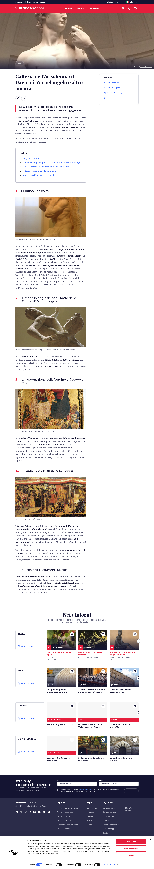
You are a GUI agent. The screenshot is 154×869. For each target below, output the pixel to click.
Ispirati (61, 802)
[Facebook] (16, 812)
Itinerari (90, 816)
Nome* (60, 780)
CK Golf (53, 239)
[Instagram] (26, 812)
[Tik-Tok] (30, 812)
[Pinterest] (34, 812)
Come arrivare (109, 808)
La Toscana (92, 808)
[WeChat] (44, 812)
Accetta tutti (131, 841)
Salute (105, 833)
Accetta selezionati (131, 848)
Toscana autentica (65, 812)
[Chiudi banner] (150, 839)
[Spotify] (49, 812)
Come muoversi (109, 812)
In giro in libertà (63, 829)
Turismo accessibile (111, 825)
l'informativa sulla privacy (86, 789)
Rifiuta (131, 855)
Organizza (108, 802)
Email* (101, 780)
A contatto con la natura (67, 825)
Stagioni (90, 820)
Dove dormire (108, 816)
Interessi (90, 812)
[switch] (59, 864)
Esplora (91, 802)
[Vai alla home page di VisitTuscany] (29, 8)
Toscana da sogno (65, 816)
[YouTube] (39, 812)
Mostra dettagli (109, 865)
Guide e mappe (109, 829)
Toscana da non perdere (67, 808)
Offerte (106, 820)
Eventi (89, 825)
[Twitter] (21, 812)
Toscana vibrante (64, 820)
